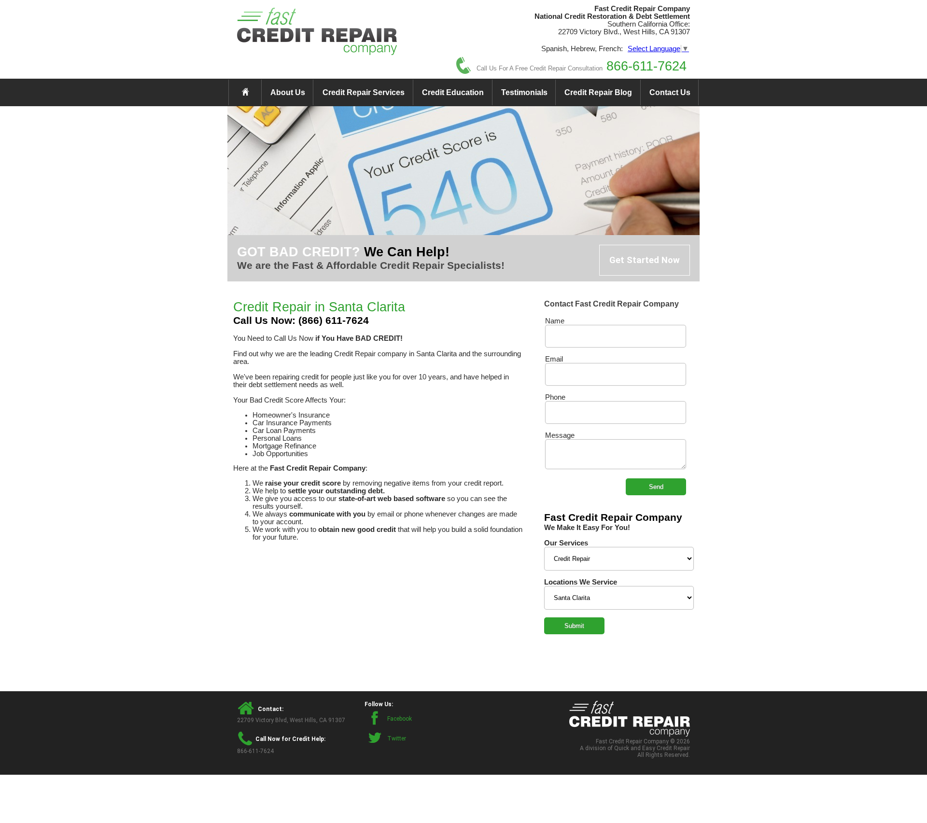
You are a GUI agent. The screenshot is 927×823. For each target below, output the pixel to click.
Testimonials (524, 92)
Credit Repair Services (364, 92)
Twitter (396, 738)
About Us (287, 92)
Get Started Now (644, 260)
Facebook (399, 718)
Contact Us (669, 92)
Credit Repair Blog (598, 92)
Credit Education (453, 92)
